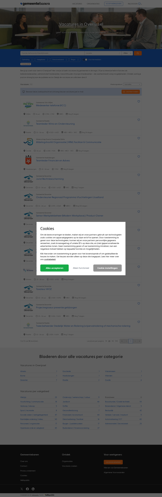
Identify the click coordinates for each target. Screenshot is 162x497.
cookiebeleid (50, 259)
